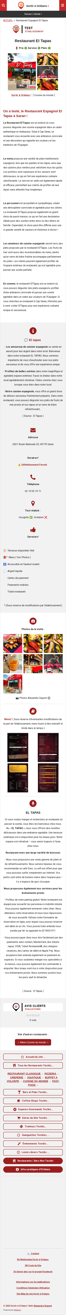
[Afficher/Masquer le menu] (62, 5)
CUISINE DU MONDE (35, 1081)
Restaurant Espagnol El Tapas (32, 20)
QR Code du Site (33, 1265)
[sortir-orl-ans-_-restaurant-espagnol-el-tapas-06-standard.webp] (13, 664)
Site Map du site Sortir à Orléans (33, 1294)
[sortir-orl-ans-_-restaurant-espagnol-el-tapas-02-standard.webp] (33, 643)
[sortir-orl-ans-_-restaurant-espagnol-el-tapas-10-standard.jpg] (13, 684)
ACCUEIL (8, 20)
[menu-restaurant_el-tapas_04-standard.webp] (48, 778)
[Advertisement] (33, 1212)
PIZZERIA (51, 1073)
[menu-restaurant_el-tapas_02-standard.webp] (48, 747)
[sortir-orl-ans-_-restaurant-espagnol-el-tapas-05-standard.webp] (33, 664)
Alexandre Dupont (43, 1306)
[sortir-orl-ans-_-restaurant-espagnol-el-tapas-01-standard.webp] (13, 643)
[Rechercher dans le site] (3, 5)
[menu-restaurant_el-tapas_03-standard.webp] (18, 778)
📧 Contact (33, 1253)
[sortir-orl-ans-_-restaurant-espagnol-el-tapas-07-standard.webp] (53, 664)
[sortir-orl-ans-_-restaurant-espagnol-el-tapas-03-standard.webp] (53, 643)
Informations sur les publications (33, 1282)
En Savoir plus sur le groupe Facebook (33, 1271)
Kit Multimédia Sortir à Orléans (33, 1259)
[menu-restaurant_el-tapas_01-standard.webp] (18, 747)
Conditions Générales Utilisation (33, 1288)
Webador (17, 1310)
